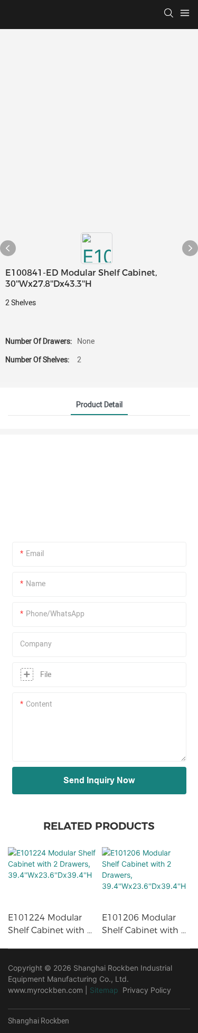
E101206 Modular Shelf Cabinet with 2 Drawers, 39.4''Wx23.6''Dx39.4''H (144, 925)
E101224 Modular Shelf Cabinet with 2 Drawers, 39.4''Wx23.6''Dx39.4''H (50, 925)
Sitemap (104, 989)
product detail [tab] (99, 404)
